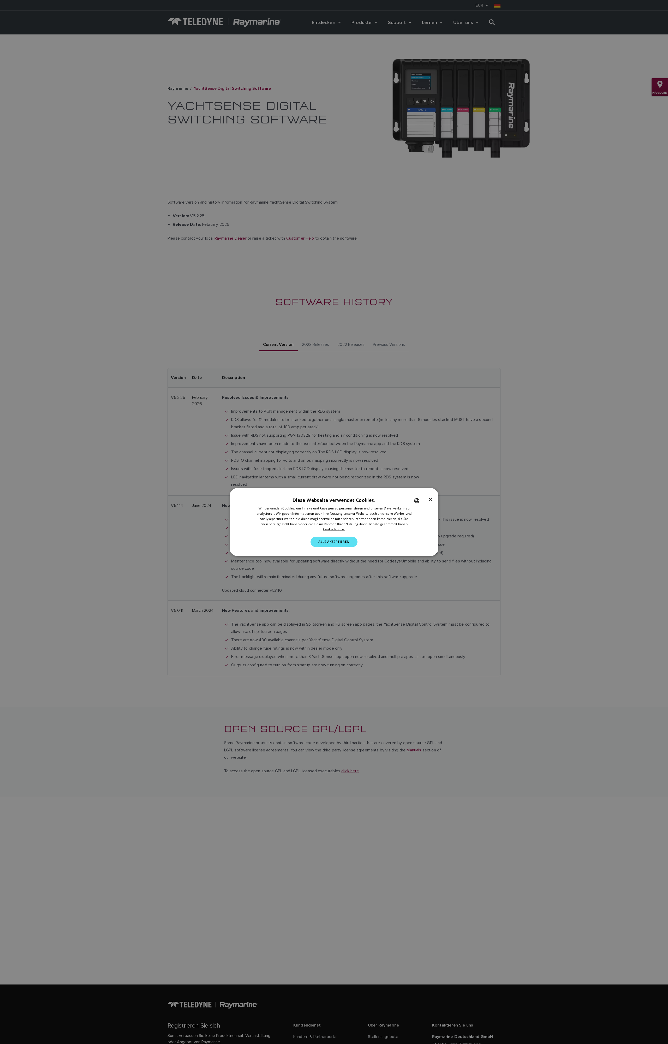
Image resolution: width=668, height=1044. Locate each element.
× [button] (430, 499)
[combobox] (416, 500)
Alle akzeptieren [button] (333, 541)
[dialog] (334, 522)
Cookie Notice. (334, 529)
